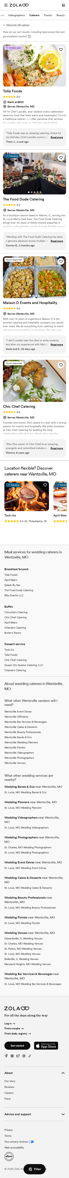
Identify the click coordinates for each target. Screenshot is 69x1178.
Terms (7, 1135)
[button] (61, 49)
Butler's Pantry (12, 632)
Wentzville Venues (15, 762)
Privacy (8, 1129)
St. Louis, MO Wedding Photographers (26, 852)
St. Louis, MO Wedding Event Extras (25, 867)
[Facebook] (6, 1056)
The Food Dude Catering (18, 590)
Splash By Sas (12, 585)
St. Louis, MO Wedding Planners (23, 807)
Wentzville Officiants (16, 716)
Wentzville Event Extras (17, 711)
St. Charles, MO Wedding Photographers (27, 847)
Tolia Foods (10, 574)
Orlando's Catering (15, 627)
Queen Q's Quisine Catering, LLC (23, 665)
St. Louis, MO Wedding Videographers (26, 827)
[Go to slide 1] (28, 84)
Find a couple (12, 1028)
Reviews (9, 1086)
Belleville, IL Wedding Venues (21, 959)
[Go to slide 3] (34, 84)
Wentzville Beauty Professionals (22, 732)
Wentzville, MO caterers (17, 25)
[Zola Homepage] (19, 5)
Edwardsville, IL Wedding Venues (23, 938)
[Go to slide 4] (37, 84)
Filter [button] (37, 1169)
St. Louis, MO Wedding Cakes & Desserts (28, 887)
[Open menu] (6, 5)
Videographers (16, 15)
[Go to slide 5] (40, 84)
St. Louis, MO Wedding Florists (22, 923)
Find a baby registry (15, 1033)
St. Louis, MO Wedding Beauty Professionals (30, 907)
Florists (48, 15)
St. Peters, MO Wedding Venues (23, 948)
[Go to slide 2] (31, 84)
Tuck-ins (9, 649)
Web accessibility (14, 1147)
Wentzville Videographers (19, 752)
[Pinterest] (12, 1056)
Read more (57, 137)
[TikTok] (30, 1056)
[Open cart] (63, 5)
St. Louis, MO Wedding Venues (22, 953)
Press (7, 1098)
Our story (9, 1081)
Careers (8, 1092)
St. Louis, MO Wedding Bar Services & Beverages (32, 983)
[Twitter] (18, 1056)
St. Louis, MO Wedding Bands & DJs (25, 792)
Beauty (60, 15)
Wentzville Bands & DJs (18, 737)
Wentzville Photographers (19, 757)
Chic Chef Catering (15, 617)
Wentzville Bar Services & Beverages (25, 721)
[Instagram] (24, 1056)
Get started (17, 1045)
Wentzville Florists (14, 747)
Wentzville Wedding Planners (21, 742)
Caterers (34, 15)
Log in (8, 1023)
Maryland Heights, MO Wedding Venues (27, 964)
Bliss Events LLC (13, 595)
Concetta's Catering (15, 612)
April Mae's (10, 579)
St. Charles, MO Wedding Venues (23, 943)
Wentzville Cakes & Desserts (20, 726)
